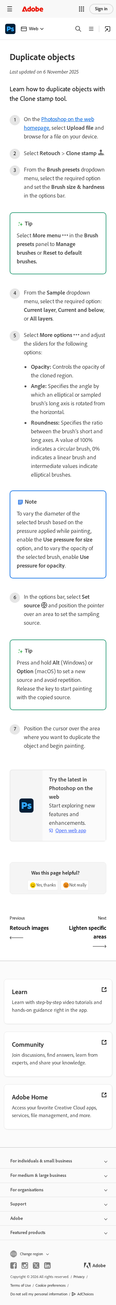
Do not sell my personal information (38, 1294)
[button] (81, 9)
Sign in (101, 9)
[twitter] (36, 1265)
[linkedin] (47, 1265)
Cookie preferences (50, 1285)
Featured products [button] (27, 1232)
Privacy (79, 1276)
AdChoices (85, 1294)
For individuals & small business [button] (41, 1161)
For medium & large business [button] (38, 1175)
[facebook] (13, 1265)
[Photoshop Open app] (107, 29)
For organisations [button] (27, 1190)
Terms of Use (20, 1285)
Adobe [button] (16, 1218)
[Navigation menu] (9, 9)
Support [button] (18, 1204)
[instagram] (25, 1265)
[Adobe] (32, 9)
